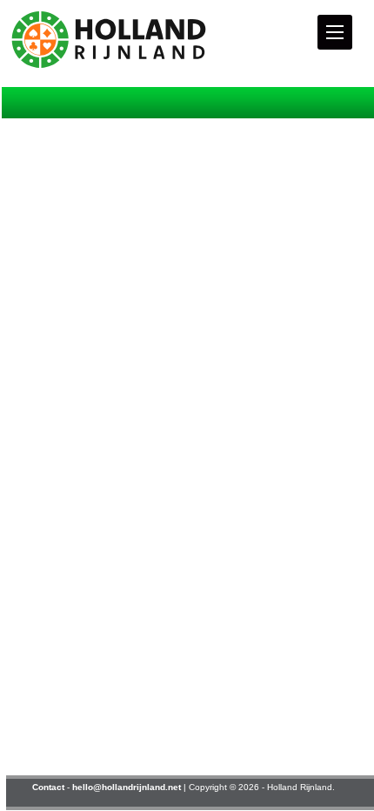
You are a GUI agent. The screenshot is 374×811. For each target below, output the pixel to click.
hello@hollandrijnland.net (126, 787)
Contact (48, 787)
